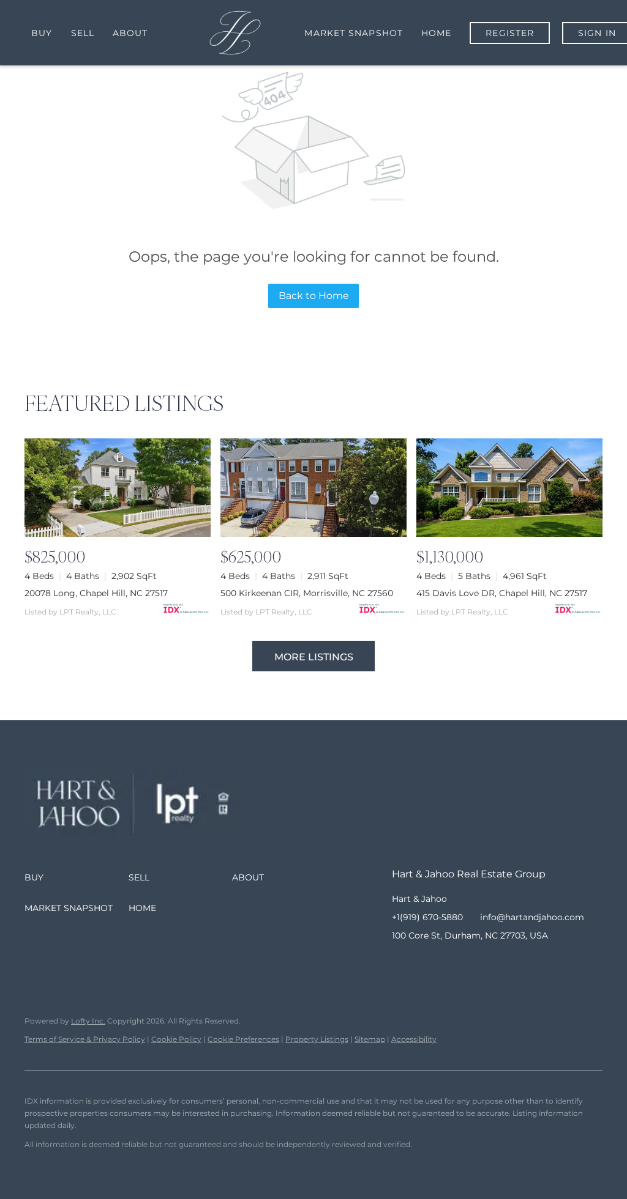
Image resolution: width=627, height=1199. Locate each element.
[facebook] (401, 963)
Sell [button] (82, 33)
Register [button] (510, 33)
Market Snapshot (353, 33)
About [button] (130, 33)
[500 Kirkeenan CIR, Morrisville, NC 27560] (313, 487)
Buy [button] (41, 33)
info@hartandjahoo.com (532, 917)
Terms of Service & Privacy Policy (84, 1039)
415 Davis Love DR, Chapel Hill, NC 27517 (501, 593)
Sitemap (370, 1039)
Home (436, 33)
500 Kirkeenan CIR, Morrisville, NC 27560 (306, 593)
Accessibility (414, 1039)
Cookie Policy (176, 1039)
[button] (76, 877)
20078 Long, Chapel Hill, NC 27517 (96, 593)
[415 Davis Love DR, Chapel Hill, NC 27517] (509, 487)
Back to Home (314, 295)
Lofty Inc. (88, 1020)
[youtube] (474, 963)
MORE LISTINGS (313, 657)
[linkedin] (425, 963)
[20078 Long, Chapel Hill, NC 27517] (117, 487)
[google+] (499, 963)
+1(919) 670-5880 (427, 917)
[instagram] (450, 963)
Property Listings (316, 1039)
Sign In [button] (597, 33)
